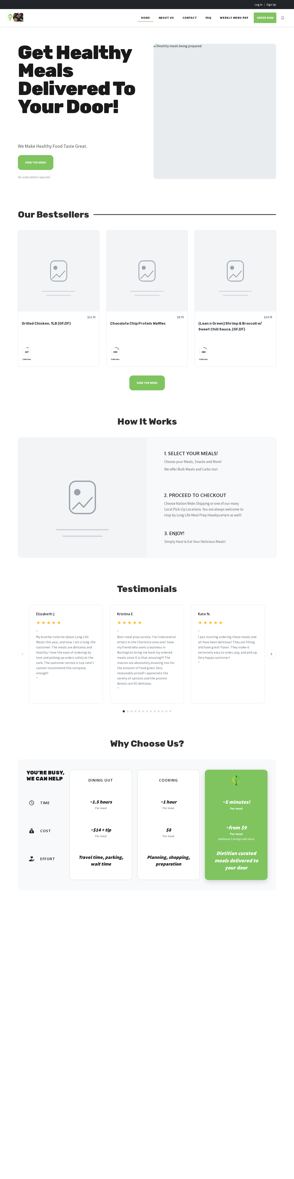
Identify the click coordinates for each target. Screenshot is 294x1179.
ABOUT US (166, 18)
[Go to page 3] (131, 711)
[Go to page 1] (124, 711)
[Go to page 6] (143, 711)
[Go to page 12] (166, 711)
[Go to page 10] (159, 711)
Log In (258, 4)
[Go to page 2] (128, 711)
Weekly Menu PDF (234, 18)
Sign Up (271, 4)
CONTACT (190, 18)
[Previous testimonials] (22, 654)
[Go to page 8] (151, 711)
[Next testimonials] (271, 654)
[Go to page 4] (135, 711)
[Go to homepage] (15, 20)
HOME (145, 18)
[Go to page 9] (155, 711)
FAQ (208, 18)
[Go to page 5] (139, 711)
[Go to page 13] (170, 711)
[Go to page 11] (162, 711)
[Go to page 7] (147, 711)
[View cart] (282, 18)
